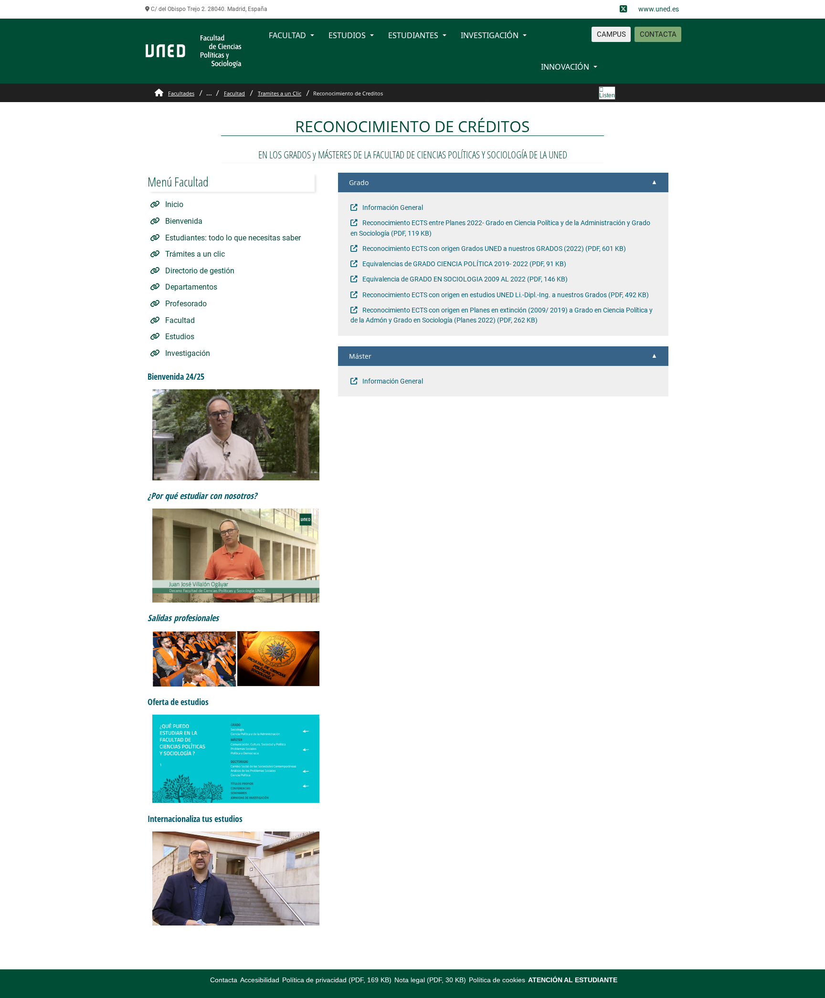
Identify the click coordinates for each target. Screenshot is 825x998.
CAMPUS (611, 34)
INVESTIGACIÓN (489, 35)
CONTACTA (658, 34)
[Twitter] (623, 9)
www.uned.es (658, 9)
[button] (503, 182)
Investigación (186, 353)
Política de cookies (497, 980)
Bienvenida (182, 221)
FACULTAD (287, 35)
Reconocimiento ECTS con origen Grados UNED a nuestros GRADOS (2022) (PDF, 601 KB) (493, 249)
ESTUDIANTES (413, 35)
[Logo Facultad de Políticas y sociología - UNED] (192, 50)
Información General (392, 208)
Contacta (223, 980)
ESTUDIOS (347, 35)
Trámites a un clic (194, 254)
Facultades (181, 93)
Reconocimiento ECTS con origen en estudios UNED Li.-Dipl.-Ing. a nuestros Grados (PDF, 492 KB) (505, 295)
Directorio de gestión (198, 270)
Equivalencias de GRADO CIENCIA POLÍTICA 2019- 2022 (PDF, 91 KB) (463, 264)
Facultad (234, 93)
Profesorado (185, 303)
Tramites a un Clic (279, 93)
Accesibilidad (259, 980)
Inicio (173, 204)
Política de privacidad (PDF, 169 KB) (336, 980)
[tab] (503, 182)
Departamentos (190, 286)
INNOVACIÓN (565, 67)
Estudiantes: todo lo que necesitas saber (232, 237)
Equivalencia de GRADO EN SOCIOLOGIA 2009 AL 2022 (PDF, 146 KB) (464, 279)
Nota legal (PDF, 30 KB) (430, 980)
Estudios (178, 336)
